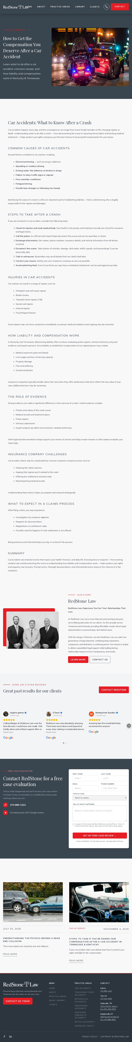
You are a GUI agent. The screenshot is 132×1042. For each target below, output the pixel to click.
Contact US (100, 659)
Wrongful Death (84, 1026)
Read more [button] (8, 732)
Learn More (78, 659)
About (41, 6)
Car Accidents (77, 928)
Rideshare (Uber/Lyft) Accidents (81, 1015)
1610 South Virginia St (109, 1017)
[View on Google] (5, 714)
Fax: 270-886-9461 (108, 1019)
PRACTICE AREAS (60, 6)
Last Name (106, 774)
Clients (95, 7)
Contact (120, 6)
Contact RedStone (113, 689)
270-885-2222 (106, 991)
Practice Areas (57, 996)
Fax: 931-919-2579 (108, 1009)
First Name (78, 774)
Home (28, 6)
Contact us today (18, 1001)
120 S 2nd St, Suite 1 (108, 1006)
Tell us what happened (84, 804)
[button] (3, 726)
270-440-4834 (106, 999)
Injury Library (57, 1000)
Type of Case (78, 794)
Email (75, 784)
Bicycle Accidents (85, 1022)
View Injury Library (113, 877)
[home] (16, 7)
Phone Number (107, 784)
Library (80, 6)
